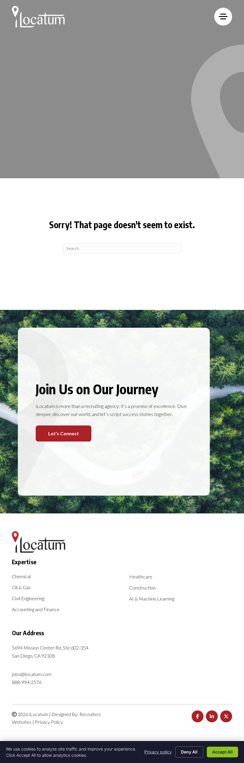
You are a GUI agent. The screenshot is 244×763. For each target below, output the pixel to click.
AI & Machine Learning (151, 598)
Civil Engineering (28, 598)
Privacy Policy (49, 722)
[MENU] (223, 17)
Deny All (189, 751)
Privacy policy (158, 751)
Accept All (222, 751)
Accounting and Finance (36, 609)
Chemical (21, 576)
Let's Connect (63, 433)
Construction (142, 587)
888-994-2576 (27, 682)
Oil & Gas (21, 587)
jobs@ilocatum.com (31, 674)
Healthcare (140, 576)
